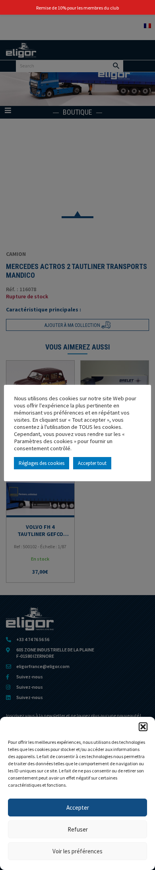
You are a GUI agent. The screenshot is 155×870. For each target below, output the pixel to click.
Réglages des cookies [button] (41, 463)
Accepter (77, 807)
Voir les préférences (77, 851)
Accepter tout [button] (92, 463)
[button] (143, 727)
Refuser (78, 829)
